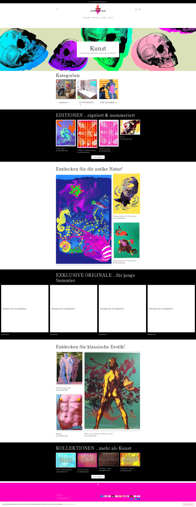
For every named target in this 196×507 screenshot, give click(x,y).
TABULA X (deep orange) (86, 150)
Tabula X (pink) (104, 149)
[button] (57, 9)
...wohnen (62, 102)
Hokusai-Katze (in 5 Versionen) (124, 260)
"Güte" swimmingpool (64, 469)
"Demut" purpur (83, 469)
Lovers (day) (60, 148)
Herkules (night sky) (63, 388)
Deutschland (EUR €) (63, 498)
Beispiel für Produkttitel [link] (14, 308)
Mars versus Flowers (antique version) (98, 433)
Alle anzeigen (98, 157)
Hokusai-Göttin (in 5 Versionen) (124, 216)
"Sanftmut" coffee (105, 468)
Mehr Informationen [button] (69, 504)
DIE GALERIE (107, 102)
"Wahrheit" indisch (127, 468)
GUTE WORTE (86, 102)
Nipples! (59, 433)
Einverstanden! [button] (188, 504)
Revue (122, 137)
